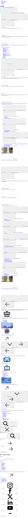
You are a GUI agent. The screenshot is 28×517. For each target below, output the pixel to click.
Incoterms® (2, 93)
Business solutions (15, 67)
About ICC (15, 347)
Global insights (10, 19)
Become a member (3, 463)
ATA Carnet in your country (7, 118)
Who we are (2, 462)
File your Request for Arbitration (5, 188)
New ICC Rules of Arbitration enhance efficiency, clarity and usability (9, 288)
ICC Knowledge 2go (3, 362)
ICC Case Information (6, 220)
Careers (2, 465)
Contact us (1, 461)
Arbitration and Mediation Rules (5, 204)
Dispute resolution (10, 172)
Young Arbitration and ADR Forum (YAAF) (9, 246)
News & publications (15, 399)
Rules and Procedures (6, 274)
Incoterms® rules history (7, 130)
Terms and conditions (3, 480)
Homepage (1, 456)
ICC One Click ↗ (5, 85)
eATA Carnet (5, 117)
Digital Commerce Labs (7, 145)
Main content (2, 3)
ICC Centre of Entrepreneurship (8, 144)
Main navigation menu (4, 1)
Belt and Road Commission (7, 260)
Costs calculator (3, 196)
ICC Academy (4, 370)
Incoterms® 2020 (6, 131)
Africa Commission (6, 259)
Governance (5, 233)
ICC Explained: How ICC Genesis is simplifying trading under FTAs (9, 384)
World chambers (10, 300)
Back (13, 25)
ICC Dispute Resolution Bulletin (8, 261)
